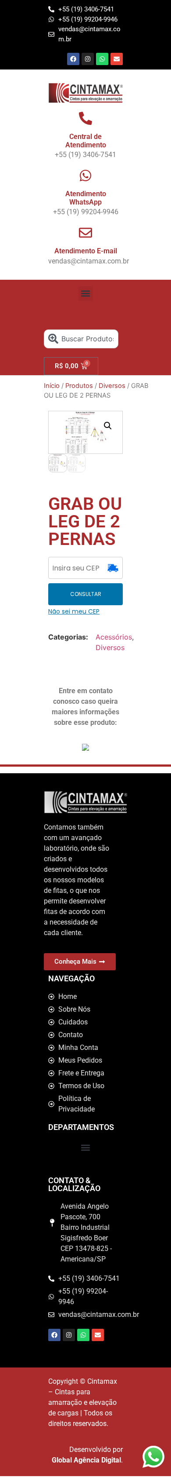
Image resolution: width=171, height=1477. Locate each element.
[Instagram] (88, 59)
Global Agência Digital (86, 1460)
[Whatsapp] (102, 59)
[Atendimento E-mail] (85, 232)
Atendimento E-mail (85, 251)
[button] (85, 293)
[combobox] (81, 338)
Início (52, 386)
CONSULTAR (85, 594)
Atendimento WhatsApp (85, 198)
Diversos (112, 386)
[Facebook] (73, 59)
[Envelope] (116, 59)
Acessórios (114, 636)
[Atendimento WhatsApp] (85, 175)
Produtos (79, 386)
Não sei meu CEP (74, 611)
